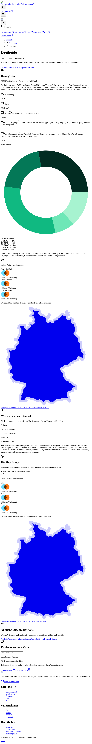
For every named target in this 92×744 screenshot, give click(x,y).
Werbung (9, 717)
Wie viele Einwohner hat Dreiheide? (16, 471)
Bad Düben (39, 639)
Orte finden (13, 43)
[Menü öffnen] (3, 14)
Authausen (27, 639)
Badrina (47, 639)
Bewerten (9, 696)
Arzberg (11, 639)
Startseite (9, 40)
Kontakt (9, 715)
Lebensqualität (6, 4)
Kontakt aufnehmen (11, 682)
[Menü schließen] (2, 18)
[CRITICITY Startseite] (6, 2)
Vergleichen (16, 4)
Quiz (23, 4)
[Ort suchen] (3, 7)
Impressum (10, 727)
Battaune (53, 639)
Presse (8, 713)
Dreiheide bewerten (8, 68)
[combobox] (12, 652)
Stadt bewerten (6, 670)
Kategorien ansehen (26, 68)
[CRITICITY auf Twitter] (4, 742)
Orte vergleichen (21, 670)
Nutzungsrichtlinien (13, 731)
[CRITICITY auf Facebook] (2, 742)
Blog (34, 4)
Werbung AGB (11, 734)
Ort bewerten (6, 11)
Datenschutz (10, 729)
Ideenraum (29, 4)
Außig (33, 639)
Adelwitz (4, 639)
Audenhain (18, 639)
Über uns (9, 710)
